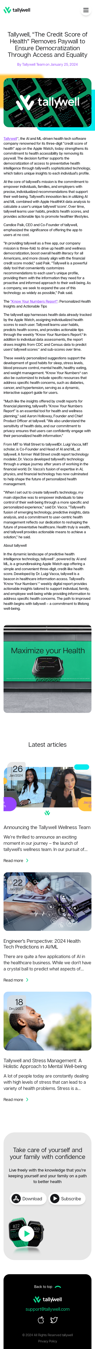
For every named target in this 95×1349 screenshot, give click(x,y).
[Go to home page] (17, 10)
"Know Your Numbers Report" (34, 301)
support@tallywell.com (48, 1309)
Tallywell (10, 138)
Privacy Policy (47, 1341)
